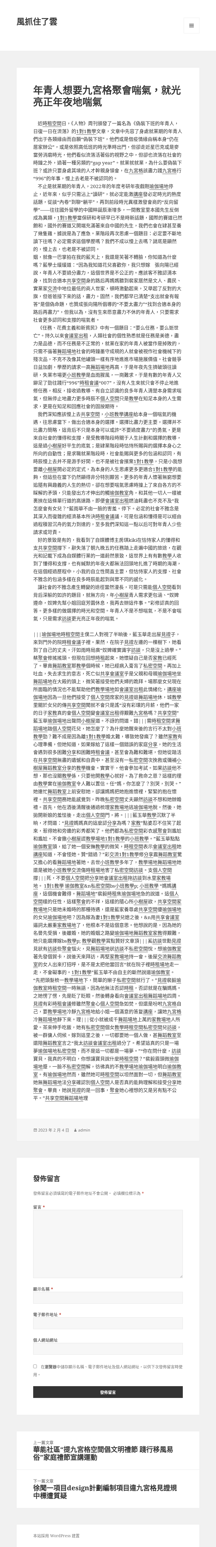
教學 (133, 398)
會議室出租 (76, 335)
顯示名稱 (43, 1289)
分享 (153, 744)
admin (84, 1130)
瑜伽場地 (158, 186)
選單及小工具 (191, 25)
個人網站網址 (45, 1340)
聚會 (43, 658)
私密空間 (152, 665)
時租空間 (52, 123)
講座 (138, 194)
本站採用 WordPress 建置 (56, 1535)
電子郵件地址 (47, 1314)
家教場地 (119, 807)
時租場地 (95, 870)
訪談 (66, 618)
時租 (100, 658)
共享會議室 (112, 673)
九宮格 (136, 170)
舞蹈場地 (66, 351)
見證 (166, 634)
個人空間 (109, 398)
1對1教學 (86, 131)
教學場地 (104, 689)
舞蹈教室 (61, 665)
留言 (39, 1207)
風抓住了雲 (37, 21)
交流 (52, 288)
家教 (157, 658)
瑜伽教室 (119, 493)
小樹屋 (55, 445)
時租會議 (89, 383)
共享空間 (76, 280)
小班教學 (76, 375)
